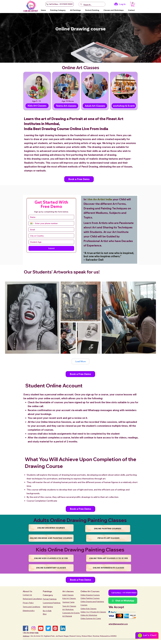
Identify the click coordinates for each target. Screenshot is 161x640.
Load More (80, 361)
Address (26, 636)
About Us (27, 591)
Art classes (68, 591)
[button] (59, 4)
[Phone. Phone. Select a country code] (32, 223)
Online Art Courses (89, 591)
